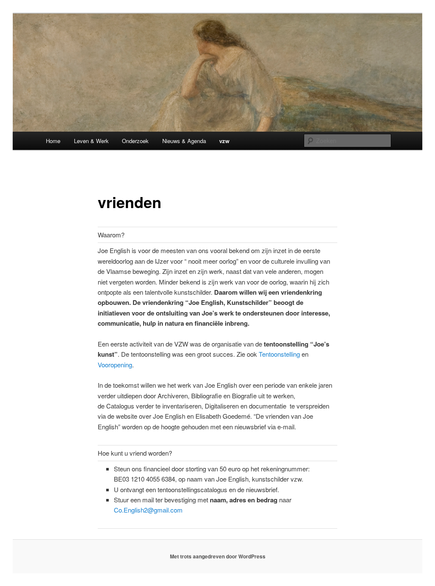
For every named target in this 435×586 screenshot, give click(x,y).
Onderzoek (135, 141)
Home (53, 141)
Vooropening (115, 364)
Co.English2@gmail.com (148, 509)
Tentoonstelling (279, 353)
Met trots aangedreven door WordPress (218, 556)
